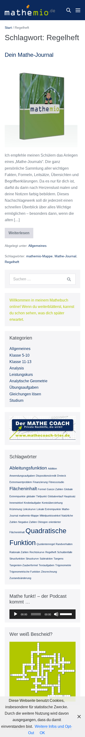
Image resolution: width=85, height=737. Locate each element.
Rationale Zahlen (19, 552)
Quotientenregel (46, 544)
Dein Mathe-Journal (29, 55)
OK (42, 733)
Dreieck (61, 475)
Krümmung (15, 509)
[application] (42, 614)
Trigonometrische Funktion (24, 571)
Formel (42, 489)
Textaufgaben (46, 565)
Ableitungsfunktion (28, 467)
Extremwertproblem (20, 482)
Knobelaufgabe (32, 502)
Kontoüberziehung (52, 502)
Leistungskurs (21, 375)
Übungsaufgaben (23, 387)
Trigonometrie (63, 565)
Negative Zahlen (27, 522)
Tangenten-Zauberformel (23, 565)
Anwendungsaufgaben (22, 475)
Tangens (59, 558)
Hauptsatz (70, 496)
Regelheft (12, 262)
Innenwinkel (16, 502)
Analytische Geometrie (28, 381)
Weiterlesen (20, 234)
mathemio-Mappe (39, 256)
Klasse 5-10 (19, 355)
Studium (16, 400)
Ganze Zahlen (55, 489)
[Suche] (69, 279)
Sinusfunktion (17, 558)
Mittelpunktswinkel (50, 515)
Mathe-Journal (65, 256)
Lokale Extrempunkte (49, 509)
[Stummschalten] (56, 614)
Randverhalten (64, 544)
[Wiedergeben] (15, 614)
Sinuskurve (32, 558)
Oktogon (43, 522)
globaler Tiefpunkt (36, 496)
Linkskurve (29, 509)
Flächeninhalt (23, 488)
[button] (68, 10)
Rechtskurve (37, 552)
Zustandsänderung (20, 578)
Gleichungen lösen (25, 394)
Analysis (16, 368)
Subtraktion (46, 558)
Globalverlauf (55, 496)
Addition (52, 468)
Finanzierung (40, 482)
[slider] (66, 613)
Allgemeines (37, 246)
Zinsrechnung (49, 571)
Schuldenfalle (64, 552)
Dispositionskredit (46, 475)
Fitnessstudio (56, 482)
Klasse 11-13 (20, 362)
